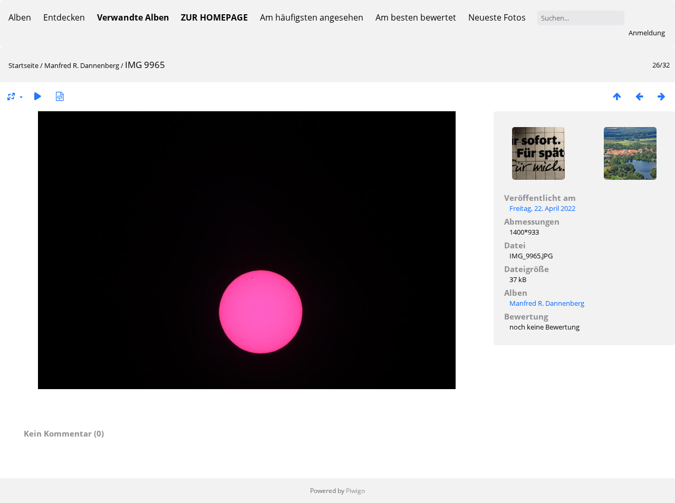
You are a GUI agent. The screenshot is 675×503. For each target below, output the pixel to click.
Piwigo (355, 490)
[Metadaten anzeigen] (60, 96)
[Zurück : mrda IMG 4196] (639, 96)
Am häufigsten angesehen (311, 17)
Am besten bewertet (415, 17)
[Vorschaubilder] (617, 96)
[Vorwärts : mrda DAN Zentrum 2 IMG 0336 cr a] (661, 96)
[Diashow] (37, 96)
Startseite (23, 65)
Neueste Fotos (497, 17)
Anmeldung (647, 32)
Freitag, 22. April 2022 (542, 208)
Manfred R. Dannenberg (81, 65)
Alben (19, 17)
